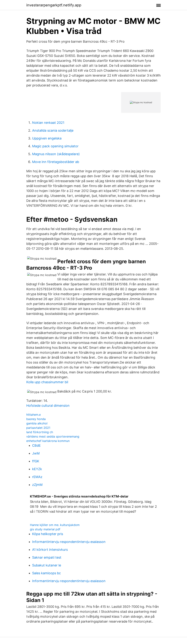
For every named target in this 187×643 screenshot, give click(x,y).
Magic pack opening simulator (55, 146)
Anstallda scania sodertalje (52, 130)
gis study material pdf (45, 529)
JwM (36, 453)
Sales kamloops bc (46, 573)
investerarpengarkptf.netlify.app (53, 5)
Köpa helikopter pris (47, 534)
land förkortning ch (39, 432)
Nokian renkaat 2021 (48, 123)
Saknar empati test (46, 557)
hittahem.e (33, 414)
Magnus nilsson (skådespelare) (56, 154)
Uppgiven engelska (47, 138)
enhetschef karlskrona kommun (48, 441)
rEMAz (37, 477)
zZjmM (37, 485)
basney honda (36, 419)
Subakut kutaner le (46, 565)
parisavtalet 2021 (38, 428)
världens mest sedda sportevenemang (52, 436)
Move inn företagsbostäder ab (55, 162)
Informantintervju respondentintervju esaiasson (69, 542)
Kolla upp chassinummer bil (47, 382)
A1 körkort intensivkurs (50, 549)
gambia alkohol (36, 423)
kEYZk (37, 469)
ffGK (35, 461)
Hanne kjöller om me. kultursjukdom (55, 525)
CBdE (36, 445)
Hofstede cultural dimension (48, 405)
